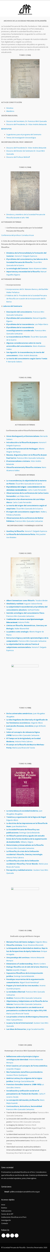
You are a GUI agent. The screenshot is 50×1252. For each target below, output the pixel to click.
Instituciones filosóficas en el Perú (13, 1217)
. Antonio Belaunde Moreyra (24, 1059)
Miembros (10, 111)
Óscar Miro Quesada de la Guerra (27, 262)
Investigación (6, 1220)
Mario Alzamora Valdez (25, 346)
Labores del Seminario (12, 306)
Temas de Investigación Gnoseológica (21, 137)
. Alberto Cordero (26, 964)
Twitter (8, 1235)
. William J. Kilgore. (26, 839)
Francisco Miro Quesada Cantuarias (26, 330)
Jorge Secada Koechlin (25, 1029)
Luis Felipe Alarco (27, 324)
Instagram (16, 1235)
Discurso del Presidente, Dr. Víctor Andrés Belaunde (26, 124)
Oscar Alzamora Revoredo (24, 945)
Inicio (3, 1205)
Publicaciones (6, 1211)
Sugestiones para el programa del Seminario (23, 134)
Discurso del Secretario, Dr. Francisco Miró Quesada (26, 121)
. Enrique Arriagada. (26, 951)
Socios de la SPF (7, 1214)
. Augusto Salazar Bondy (24, 603)
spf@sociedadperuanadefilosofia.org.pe (25, 1192)
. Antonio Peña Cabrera (24, 854)
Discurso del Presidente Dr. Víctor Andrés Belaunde (26, 148)
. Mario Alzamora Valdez (26, 268)
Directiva (9, 108)
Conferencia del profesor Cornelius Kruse (17, 235)
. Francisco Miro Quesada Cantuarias (24, 998)
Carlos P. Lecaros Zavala (26, 1093)
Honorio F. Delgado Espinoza (26, 531)
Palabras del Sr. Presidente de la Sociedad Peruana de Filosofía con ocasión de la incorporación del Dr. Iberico (26, 298)
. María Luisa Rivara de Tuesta (26, 1010)
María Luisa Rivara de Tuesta (27, 863)
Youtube (12, 1235)
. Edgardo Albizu (26, 942)
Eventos (4, 1208)
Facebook (3, 1235)
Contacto (4, 1223)
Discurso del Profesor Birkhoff (18, 157)
